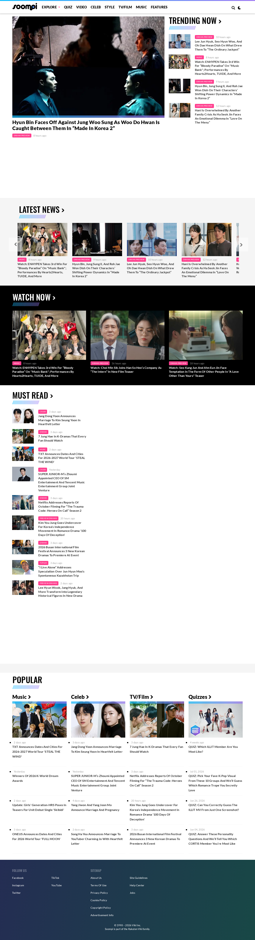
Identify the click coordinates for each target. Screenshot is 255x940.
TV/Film (139, 697)
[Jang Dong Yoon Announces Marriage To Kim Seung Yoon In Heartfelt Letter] (23, 416)
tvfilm (43, 563)
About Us (96, 877)
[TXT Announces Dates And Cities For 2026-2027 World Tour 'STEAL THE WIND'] (23, 454)
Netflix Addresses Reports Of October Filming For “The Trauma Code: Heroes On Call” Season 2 (60, 506)
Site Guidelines (138, 877)
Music (141, 7)
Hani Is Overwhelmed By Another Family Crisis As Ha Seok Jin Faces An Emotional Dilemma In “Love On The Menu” (218, 116)
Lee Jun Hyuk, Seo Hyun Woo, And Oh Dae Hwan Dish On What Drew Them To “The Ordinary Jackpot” (218, 45)
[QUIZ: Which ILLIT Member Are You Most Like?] (216, 719)
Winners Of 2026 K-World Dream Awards (35, 778)
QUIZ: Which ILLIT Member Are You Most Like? (213, 749)
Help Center (137, 885)
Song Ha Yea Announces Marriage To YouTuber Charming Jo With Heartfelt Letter (97, 838)
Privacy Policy (99, 892)
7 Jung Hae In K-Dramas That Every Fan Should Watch (62, 438)
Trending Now (193, 20)
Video (81, 7)
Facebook (18, 877)
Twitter (16, 892)
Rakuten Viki (135, 929)
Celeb (96, 7)
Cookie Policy (99, 900)
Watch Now (32, 297)
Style (110, 7)
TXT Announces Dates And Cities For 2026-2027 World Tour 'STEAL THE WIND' (61, 458)
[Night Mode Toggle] (239, 8)
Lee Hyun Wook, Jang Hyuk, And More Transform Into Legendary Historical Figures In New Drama (60, 591)
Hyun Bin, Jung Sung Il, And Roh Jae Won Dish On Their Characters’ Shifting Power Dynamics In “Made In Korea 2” (219, 92)
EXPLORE (49, 7)
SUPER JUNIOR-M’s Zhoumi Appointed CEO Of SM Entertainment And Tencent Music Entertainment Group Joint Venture (61, 482)
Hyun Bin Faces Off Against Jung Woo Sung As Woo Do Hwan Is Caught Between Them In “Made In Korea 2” (86, 125)
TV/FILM (125, 7)
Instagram (18, 885)
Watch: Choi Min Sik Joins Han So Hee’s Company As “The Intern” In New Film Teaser (126, 369)
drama (43, 432)
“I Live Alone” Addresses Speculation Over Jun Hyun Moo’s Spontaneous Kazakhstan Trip (61, 571)
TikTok (55, 877)
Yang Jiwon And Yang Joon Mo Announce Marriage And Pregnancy (95, 807)
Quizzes (198, 697)
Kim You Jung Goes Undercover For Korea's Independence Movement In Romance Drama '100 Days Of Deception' (62, 529)
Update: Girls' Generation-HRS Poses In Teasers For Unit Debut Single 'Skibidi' (39, 807)
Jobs (132, 892)
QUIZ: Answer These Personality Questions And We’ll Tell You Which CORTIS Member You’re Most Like (213, 838)
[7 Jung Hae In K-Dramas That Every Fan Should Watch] (23, 436)
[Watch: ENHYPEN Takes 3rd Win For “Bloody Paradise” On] (42, 239)
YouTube (56, 885)
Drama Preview (22, 135)
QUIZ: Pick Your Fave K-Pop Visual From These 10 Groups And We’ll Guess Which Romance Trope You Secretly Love (215, 783)
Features (159, 7)
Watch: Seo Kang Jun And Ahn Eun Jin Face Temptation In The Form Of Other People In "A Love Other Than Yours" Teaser (204, 371)
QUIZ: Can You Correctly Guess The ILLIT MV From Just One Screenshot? (214, 807)
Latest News (39, 209)
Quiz (68, 7)
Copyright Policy (101, 907)
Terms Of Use (98, 885)
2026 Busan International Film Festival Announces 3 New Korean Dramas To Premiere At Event (61, 551)
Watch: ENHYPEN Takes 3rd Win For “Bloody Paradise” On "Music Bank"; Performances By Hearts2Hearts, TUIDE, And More (218, 68)
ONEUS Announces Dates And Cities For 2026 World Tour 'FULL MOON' (37, 836)
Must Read (30, 395)
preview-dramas (48, 518)
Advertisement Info (102, 915)
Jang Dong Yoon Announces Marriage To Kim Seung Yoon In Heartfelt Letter (59, 420)
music (43, 449)
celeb (43, 411)
